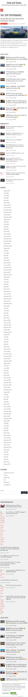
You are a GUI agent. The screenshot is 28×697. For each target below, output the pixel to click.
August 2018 (7, 421)
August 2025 (7, 219)
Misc (5, 480)
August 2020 (7, 363)
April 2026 (6, 200)
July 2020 (6, 366)
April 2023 (6, 286)
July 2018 (6, 423)
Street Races (7, 482)
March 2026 (6, 203)
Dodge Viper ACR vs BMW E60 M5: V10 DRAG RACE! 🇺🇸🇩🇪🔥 (16, 109)
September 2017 (7, 447)
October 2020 (7, 358)
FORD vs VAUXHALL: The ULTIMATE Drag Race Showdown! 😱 (15, 87)
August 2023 (7, 277)
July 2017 (6, 452)
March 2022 (6, 318)
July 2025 (6, 222)
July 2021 (6, 337)
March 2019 (6, 404)
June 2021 (6, 339)
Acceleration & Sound (9, 473)
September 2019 (8, 390)
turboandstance (13, 23)
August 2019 (7, 392)
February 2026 (7, 205)
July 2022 (6, 308)
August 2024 (7, 248)
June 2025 (6, 224)
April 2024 (6, 258)
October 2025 (7, 214)
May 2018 (6, 428)
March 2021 (6, 346)
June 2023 (6, 282)
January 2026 (7, 207)
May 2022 (6, 313)
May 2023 (6, 284)
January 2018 (7, 437)
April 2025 (6, 229)
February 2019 (7, 406)
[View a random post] (25, 10)
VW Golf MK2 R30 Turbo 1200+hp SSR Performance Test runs (12, 19)
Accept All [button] (13, 693)
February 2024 (7, 262)
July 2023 (6, 279)
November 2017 (7, 442)
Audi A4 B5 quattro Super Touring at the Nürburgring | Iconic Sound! (16, 80)
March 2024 (6, 260)
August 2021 (6, 334)
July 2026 (6, 193)
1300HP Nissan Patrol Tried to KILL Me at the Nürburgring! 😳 (16, 116)
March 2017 (6, 461)
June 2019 (6, 397)
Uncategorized (7, 485)
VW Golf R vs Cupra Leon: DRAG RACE (14, 139)
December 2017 (7, 440)
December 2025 (7, 210)
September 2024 (8, 246)
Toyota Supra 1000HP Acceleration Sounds (15, 153)
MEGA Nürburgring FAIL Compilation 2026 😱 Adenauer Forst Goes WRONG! (16, 58)
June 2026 (6, 195)
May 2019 (6, 399)
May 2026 (6, 198)
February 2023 (7, 291)
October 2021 (7, 330)
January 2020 (7, 380)
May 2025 (6, 226)
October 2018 (7, 416)
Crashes (5, 475)
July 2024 (6, 250)
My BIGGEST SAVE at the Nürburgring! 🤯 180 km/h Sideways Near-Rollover (16, 101)
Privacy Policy (14, 694)
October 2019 (7, 387)
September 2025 (8, 217)
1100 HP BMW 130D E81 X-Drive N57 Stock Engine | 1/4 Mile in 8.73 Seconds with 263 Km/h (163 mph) (15, 146)
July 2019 (6, 394)
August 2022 (7, 306)
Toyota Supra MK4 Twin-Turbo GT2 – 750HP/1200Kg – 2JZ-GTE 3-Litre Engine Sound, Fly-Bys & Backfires (14, 160)
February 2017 (7, 464)
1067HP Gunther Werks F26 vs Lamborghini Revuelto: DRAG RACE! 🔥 (16, 94)
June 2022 (6, 310)
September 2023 (8, 274)
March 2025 (6, 231)
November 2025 (7, 212)
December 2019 (7, 382)
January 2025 (7, 236)
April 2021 (6, 344)
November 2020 (8, 356)
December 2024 (7, 238)
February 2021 (7, 349)
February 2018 (7, 435)
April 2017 (6, 459)
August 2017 (6, 449)
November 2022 (7, 298)
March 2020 (6, 375)
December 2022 (7, 296)
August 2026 (7, 191)
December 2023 (7, 267)
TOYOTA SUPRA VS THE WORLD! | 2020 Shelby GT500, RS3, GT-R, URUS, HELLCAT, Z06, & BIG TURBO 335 (16, 598)
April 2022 (6, 315)
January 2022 (7, 322)
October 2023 (7, 272)
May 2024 (6, 255)
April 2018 (6, 430)
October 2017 (7, 445)
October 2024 (7, 243)
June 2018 (6, 426)
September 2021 (7, 332)
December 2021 (7, 325)
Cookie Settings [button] (6, 693)
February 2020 (7, 378)
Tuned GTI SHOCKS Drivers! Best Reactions (9, 580)
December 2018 (7, 411)
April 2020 (6, 373)
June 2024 (6, 253)
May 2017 (6, 457)
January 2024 (7, 265)
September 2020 (8, 361)
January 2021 (7, 351)
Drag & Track (4, 23)
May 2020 (6, 370)
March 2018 (6, 433)
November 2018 (7, 414)
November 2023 (7, 270)
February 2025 (7, 234)
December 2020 (7, 354)
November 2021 (7, 327)
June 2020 (6, 368)
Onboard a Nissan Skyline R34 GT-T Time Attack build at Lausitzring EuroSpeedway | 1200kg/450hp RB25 (10, 563)
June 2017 (6, 454)
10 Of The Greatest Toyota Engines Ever (14, 585)
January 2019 (7, 409)
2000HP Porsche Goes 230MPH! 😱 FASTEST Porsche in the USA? (15, 65)
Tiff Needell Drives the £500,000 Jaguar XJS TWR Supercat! (15, 72)
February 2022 (7, 320)
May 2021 (6, 342)
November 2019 (7, 385)
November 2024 (7, 241)
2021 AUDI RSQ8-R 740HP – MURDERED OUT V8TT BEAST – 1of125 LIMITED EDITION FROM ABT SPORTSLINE (9, 549)
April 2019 (6, 402)
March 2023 (6, 289)
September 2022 (8, 303)
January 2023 (7, 294)
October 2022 (7, 301)
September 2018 (8, 418)
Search (2, 490)
